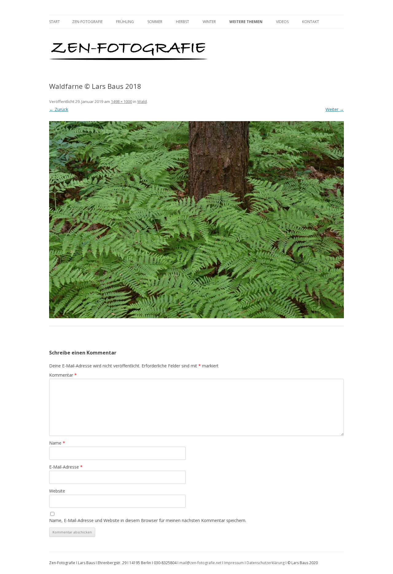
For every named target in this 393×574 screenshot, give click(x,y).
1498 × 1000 (121, 101)
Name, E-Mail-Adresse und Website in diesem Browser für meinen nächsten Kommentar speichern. (147, 520)
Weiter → (334, 109)
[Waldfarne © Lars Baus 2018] (196, 219)
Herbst (182, 21)
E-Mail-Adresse (66, 467)
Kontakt (310, 21)
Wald (142, 101)
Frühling (125, 21)
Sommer (154, 21)
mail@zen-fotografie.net (200, 562)
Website (57, 491)
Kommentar (63, 375)
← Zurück (58, 109)
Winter (209, 21)
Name (57, 443)
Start (54, 21)
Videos (282, 21)
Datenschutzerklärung (266, 562)
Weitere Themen (246, 21)
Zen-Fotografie (87, 21)
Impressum (234, 562)
